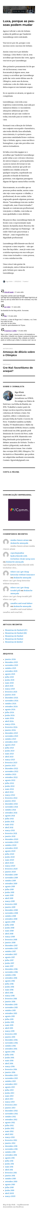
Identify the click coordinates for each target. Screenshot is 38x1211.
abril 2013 (9, 1099)
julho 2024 (9, 712)
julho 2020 (9, 854)
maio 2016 (9, 990)
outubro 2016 (10, 975)
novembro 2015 (11, 1007)
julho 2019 (9, 889)
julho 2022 (9, 783)
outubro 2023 (10, 739)
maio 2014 (9, 1060)
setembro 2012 (11, 1119)
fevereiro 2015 (11, 1034)
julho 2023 (9, 748)
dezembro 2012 (11, 1111)
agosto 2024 (10, 709)
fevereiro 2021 (11, 833)
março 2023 (10, 760)
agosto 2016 (10, 981)
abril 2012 (9, 1134)
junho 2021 (9, 822)
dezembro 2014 (11, 1040)
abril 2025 (9, 686)
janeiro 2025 (10, 695)
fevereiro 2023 (11, 762)
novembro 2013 (11, 1078)
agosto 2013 (10, 1087)
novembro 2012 (11, 1114)
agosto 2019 (10, 886)
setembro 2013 (11, 1084)
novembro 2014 (11, 1043)
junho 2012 (9, 1128)
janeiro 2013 (10, 1108)
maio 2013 (9, 1096)
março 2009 (10, 1196)
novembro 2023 (11, 736)
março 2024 (10, 724)
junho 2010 (9, 1190)
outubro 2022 (10, 774)
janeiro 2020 (10, 872)
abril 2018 (9, 934)
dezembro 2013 (11, 1075)
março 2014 (10, 1066)
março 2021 (10, 830)
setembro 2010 (11, 1181)
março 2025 (10, 689)
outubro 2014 (10, 1046)
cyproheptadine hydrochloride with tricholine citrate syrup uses (22, 556)
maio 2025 (9, 683)
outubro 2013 (10, 1081)
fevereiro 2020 (11, 869)
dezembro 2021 (11, 804)
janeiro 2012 (10, 1143)
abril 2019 (9, 898)
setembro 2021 (11, 813)
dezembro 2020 (11, 839)
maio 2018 (9, 931)
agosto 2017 (10, 957)
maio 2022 (9, 789)
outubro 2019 (10, 881)
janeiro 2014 (10, 1072)
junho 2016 (9, 987)
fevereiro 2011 (11, 1173)
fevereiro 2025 (11, 692)
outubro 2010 (10, 1178)
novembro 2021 (11, 807)
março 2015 (10, 1031)
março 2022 (10, 795)
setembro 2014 (11, 1049)
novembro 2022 (11, 771)
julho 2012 (9, 1125)
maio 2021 (9, 824)
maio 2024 (9, 718)
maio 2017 (9, 966)
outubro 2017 (10, 951)
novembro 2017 (11, 948)
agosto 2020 (10, 851)
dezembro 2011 (11, 1146)
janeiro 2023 (10, 765)
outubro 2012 (10, 1117)
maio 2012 (9, 1131)
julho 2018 (9, 925)
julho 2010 (9, 1187)
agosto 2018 (10, 922)
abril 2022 (9, 792)
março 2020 (10, 866)
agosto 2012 (10, 1122)
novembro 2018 (11, 913)
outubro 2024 (10, 703)
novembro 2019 (11, 878)
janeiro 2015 (10, 1037)
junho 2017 (9, 963)
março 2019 (10, 901)
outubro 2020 (10, 845)
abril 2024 (9, 721)
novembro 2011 (11, 1149)
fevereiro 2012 (11, 1140)
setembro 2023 (11, 742)
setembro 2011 (11, 1155)
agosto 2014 (10, 1052)
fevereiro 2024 (11, 727)
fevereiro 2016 (11, 999)
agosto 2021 (10, 816)
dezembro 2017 (11, 945)
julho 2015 (9, 1019)
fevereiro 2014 (11, 1069)
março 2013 (10, 1102)
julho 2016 (9, 984)
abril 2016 (9, 993)
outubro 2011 (10, 1152)
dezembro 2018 (11, 910)
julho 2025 (9, 677)
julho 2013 (9, 1090)
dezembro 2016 (11, 969)
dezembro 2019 (11, 875)
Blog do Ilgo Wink (9, 1205)
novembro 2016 (11, 972)
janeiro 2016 (10, 1001)
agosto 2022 (10, 780)
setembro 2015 (11, 1013)
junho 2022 (9, 786)
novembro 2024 (11, 701)
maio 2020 (9, 860)
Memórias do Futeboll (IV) (16, 630)
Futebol (25, 281)
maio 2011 (9, 1167)
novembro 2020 (11, 842)
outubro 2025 (10, 668)
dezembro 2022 (11, 768)
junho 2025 (9, 680)
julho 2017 (9, 960)
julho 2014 (9, 1055)
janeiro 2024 (10, 730)
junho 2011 (9, 1164)
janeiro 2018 (10, 942)
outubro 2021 (10, 810)
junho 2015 (9, 1022)
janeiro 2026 (10, 659)
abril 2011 (9, 1170)
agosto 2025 (10, 674)
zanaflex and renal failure (21, 603)
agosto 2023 (10, 745)
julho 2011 (9, 1161)
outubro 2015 (10, 1010)
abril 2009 (9, 1193)
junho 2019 (9, 892)
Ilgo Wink (9, 281)
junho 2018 (9, 928)
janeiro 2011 (10, 1176)
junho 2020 (10, 857)
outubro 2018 (10, 916)
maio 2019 (9, 895)
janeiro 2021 (10, 836)
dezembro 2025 (11, 662)
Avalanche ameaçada (19, 543)
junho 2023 (9, 751)
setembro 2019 (11, 883)
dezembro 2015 (11, 1004)
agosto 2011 (10, 1158)
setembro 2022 (11, 777)
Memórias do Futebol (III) (16, 633)
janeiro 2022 (10, 801)
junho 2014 (9, 1058)
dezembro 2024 (11, 698)
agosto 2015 (10, 1016)
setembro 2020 (11, 848)
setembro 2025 (11, 671)
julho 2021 (9, 819)
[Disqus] (19, 314)
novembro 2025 (11, 665)
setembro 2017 (11, 954)
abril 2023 (9, 757)
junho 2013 (9, 1093)
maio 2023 (9, 754)
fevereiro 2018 (11, 940)
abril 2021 (9, 827)
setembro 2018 (11, 919)
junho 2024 (10, 715)
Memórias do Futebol (14, 636)
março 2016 (10, 996)
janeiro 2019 (10, 907)
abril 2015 (9, 1028)
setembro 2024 (11, 706)
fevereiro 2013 (11, 1105)
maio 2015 (9, 1025)
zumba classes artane (19, 540)
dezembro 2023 (11, 733)
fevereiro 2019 (11, 904)
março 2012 (10, 1137)
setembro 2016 (11, 978)
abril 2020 (9, 863)
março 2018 (10, 937)
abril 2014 (9, 1063)
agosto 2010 (10, 1184)
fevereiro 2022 (11, 798)
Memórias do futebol (14, 642)
